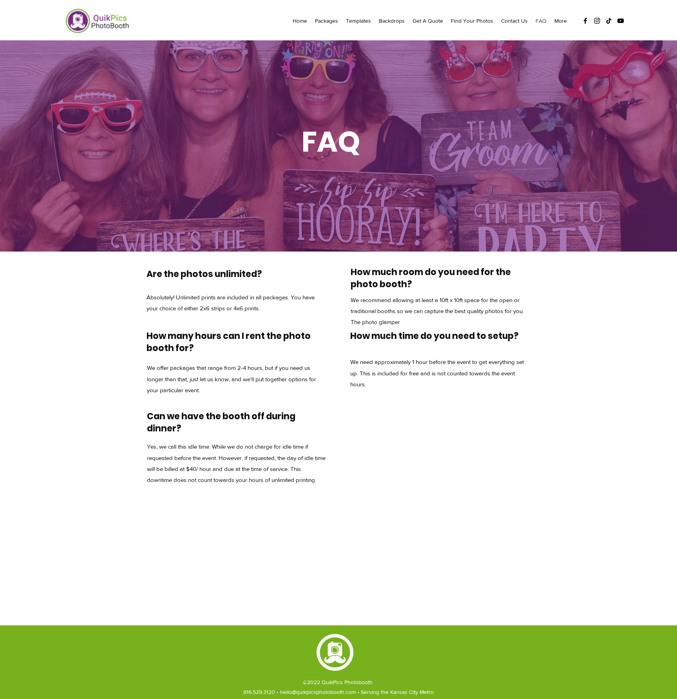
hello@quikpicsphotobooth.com (318, 692)
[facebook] (585, 21)
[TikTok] (609, 21)
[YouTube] (621, 21)
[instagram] (597, 21)
